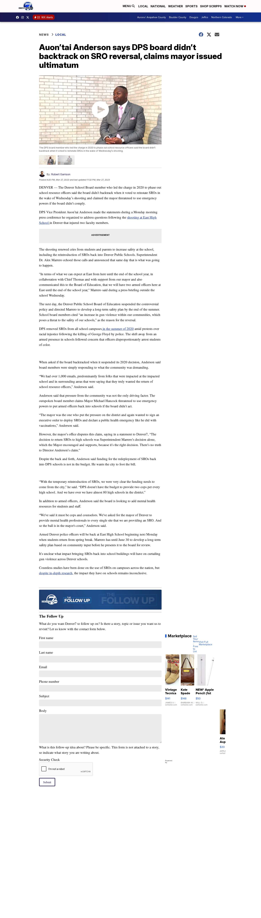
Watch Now (234, 6)
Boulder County (177, 17)
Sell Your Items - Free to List (196, 644)
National (158, 6)
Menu (127, 6)
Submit (47, 782)
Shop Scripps (211, 6)
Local (143, 6)
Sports (191, 6)
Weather (175, 6)
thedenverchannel (23, 17)
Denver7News (18, 17)
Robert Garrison (60, 174)
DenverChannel (28, 17)
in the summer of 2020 (118, 328)
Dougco (193, 17)
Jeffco (204, 17)
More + (239, 17)
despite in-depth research (55, 573)
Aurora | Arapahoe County (151, 17)
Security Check (49, 759)
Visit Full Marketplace (205, 643)
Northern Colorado (221, 17)
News (44, 34)
